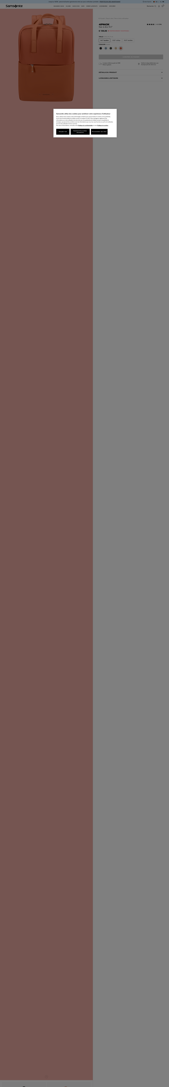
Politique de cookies (102, 125)
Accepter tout (63, 131)
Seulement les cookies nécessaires (80, 131)
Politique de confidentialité (85, 125)
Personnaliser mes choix (99, 131)
